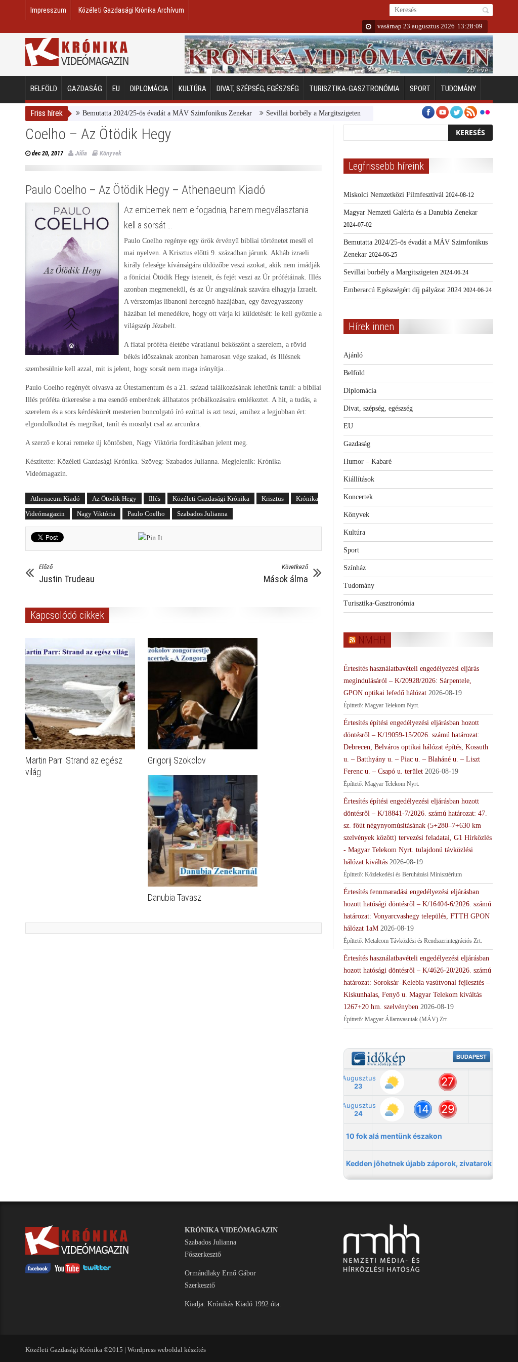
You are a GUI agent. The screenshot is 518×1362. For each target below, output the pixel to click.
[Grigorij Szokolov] (205, 693)
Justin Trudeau (67, 573)
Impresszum (48, 10)
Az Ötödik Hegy (114, 498)
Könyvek (110, 153)
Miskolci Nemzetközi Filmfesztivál (393, 194)
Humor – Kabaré (367, 461)
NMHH (372, 640)
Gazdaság (84, 88)
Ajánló (353, 355)
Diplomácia (149, 88)
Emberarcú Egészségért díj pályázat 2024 (402, 290)
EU (116, 88)
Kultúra (192, 88)
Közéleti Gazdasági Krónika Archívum (131, 10)
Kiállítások (358, 479)
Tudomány (458, 88)
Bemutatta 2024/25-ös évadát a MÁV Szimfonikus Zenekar (141, 113)
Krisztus (273, 498)
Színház (354, 568)
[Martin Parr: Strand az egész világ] (82, 693)
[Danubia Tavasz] (205, 831)
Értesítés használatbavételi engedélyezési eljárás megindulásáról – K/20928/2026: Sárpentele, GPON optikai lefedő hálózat (411, 681)
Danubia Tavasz (174, 897)
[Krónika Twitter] (97, 1271)
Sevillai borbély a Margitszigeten (287, 113)
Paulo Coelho (146, 513)
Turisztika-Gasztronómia (354, 88)
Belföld (43, 88)
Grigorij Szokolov (177, 760)
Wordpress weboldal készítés (166, 1349)
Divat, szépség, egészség (258, 88)
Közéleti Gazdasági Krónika (210, 498)
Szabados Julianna (202, 513)
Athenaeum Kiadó (55, 498)
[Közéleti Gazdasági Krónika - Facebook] (38, 1271)
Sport (420, 88)
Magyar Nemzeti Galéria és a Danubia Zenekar (410, 212)
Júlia (81, 153)
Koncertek (358, 497)
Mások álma (286, 573)
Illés (154, 498)
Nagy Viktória (96, 513)
